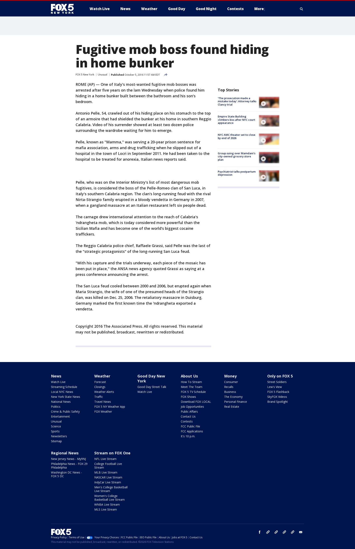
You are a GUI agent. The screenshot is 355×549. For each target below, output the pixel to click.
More (259, 8)
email (300, 532)
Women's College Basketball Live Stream (109, 497)
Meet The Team (191, 387)
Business (230, 392)
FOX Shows (188, 397)
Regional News (64, 452)
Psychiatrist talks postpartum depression (237, 173)
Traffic (98, 397)
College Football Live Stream (108, 465)
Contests (187, 421)
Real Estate (231, 407)
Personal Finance (235, 402)
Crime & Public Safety (65, 411)
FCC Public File (190, 426)
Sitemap (56, 441)
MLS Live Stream (105, 509)
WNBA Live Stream (107, 504)
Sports (55, 431)
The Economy (233, 397)
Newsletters (59, 436)
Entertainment (60, 416)
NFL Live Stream (105, 459)
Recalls (228, 387)
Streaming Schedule (64, 387)
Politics (55, 407)
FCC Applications (192, 431)
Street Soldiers (277, 382)
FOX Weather (103, 411)
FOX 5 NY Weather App (109, 407)
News (56, 376)
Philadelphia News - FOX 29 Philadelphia (69, 465)
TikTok (276, 532)
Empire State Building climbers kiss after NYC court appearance (236, 120)
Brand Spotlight (277, 402)
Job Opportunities (192, 407)
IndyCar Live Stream (107, 482)
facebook (259, 532)
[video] (269, 102)
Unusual (102, 74)
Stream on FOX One (112, 452)
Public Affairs (189, 411)
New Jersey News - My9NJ (68, 459)
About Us (189, 376)
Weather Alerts (104, 392)
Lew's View (274, 387)
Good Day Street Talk (151, 387)
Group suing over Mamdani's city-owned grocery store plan (236, 156)
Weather (102, 376)
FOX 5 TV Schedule (193, 392)
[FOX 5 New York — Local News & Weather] (64, 9)
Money (230, 376)
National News (61, 402)
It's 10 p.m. (188, 436)
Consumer (231, 382)
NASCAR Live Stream (108, 477)
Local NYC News (62, 392)
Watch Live (58, 382)
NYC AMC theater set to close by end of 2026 (236, 136)
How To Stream (191, 382)
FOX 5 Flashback (278, 392)
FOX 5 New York (85, 74)
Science (56, 426)
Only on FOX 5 (280, 376)
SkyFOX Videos (277, 397)
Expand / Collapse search (301, 9)
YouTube (284, 532)
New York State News (65, 397)
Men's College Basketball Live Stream (111, 489)
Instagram (268, 532)
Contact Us (188, 416)
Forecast (100, 382)
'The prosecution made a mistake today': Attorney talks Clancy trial (237, 101)
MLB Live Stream (105, 472)
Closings (99, 387)
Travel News (102, 402)
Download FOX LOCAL (196, 402)
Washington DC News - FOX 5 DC (66, 474)
